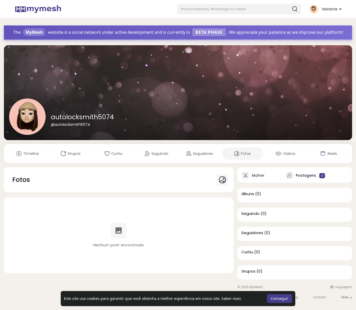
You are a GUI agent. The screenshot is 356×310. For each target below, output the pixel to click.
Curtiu (247, 252)
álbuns (247, 194)
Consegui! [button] (279, 298)
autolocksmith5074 (82, 117)
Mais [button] (345, 297)
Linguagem (343, 287)
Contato (319, 297)
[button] (239, 9)
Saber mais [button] (231, 298)
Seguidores (252, 233)
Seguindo (250, 214)
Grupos (248, 271)
